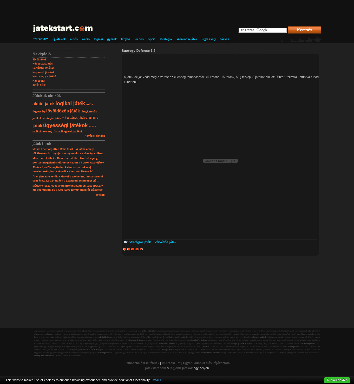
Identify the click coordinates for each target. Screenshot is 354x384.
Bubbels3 (206, 346)
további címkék (95, 135)
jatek (148, 368)
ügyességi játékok (65, 125)
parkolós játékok (199, 340)
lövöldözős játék (63, 111)
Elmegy (129, 249)
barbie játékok (104, 352)
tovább (100, 194)
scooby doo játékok (42, 356)
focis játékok (91, 349)
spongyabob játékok (210, 352)
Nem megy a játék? (45, 76)
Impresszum (171, 363)
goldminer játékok (167, 343)
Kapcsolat (39, 80)
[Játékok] (63, 32)
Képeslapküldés (43, 63)
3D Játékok (39, 59)
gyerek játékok (73, 131)
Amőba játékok (308, 343)
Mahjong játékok (238, 343)
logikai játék (70, 103)
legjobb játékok (181, 368)
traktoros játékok (258, 337)
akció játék (44, 103)
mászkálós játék (73, 118)
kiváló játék (140, 249)
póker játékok (294, 346)
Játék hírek (39, 84)
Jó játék (137, 249)
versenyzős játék (53, 131)
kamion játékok (136, 340)
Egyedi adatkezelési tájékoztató (206, 363)
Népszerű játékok (43, 72)
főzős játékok (167, 349)
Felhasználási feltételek (142, 363)
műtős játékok (104, 337)
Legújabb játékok (43, 67)
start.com (159, 368)
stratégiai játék (51, 118)
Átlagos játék (133, 249)
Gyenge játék (125, 249)
